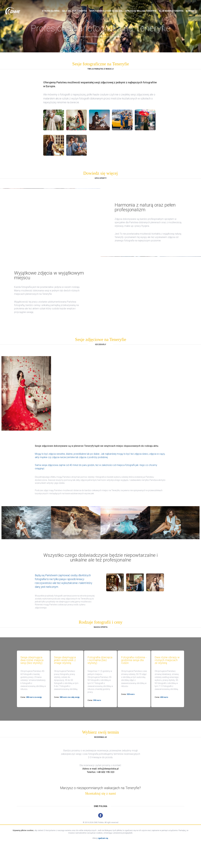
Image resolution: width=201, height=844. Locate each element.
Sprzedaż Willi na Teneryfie (140, 11)
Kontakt (191, 11)
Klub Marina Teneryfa (171, 11)
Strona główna (50, 11)
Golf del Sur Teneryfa (74, 11)
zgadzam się (103, 838)
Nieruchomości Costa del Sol (106, 11)
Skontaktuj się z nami (100, 793)
